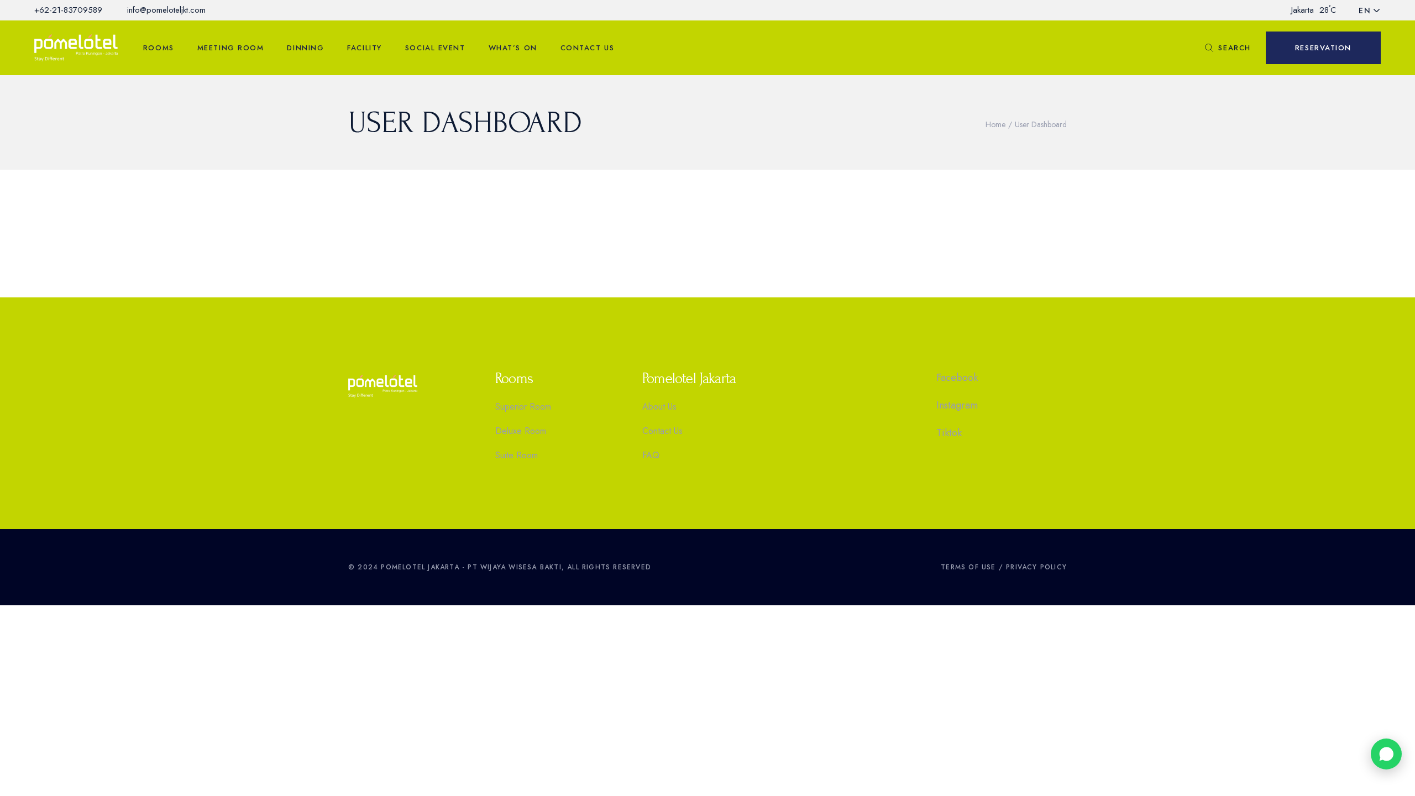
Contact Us (662, 431)
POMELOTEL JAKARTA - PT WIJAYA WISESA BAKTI (471, 567)
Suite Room (516, 455)
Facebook (957, 377)
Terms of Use (968, 567)
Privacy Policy (1036, 567)
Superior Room (523, 406)
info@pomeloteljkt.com (166, 10)
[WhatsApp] (1386, 754)
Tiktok (949, 433)
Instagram (957, 405)
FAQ (650, 455)
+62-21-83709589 (68, 10)
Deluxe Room (520, 431)
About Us (659, 406)
